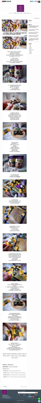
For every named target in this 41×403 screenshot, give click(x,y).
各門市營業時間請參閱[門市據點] (8, 398)
